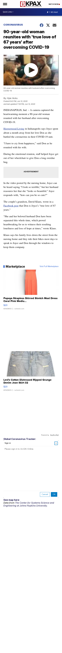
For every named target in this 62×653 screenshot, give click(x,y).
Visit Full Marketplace (49, 266)
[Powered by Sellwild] (54, 435)
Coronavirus (13, 24)
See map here (11, 499)
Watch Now (54, 4)
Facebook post (10, 205)
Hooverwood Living (13, 128)
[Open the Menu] (4, 4)
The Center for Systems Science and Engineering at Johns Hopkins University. (28, 504)
